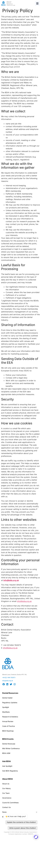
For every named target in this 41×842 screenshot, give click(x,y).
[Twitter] (11, 684)
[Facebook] (3, 684)
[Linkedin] (7, 684)
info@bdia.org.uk (24, 601)
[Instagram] (14, 684)
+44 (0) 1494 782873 (8, 677)
